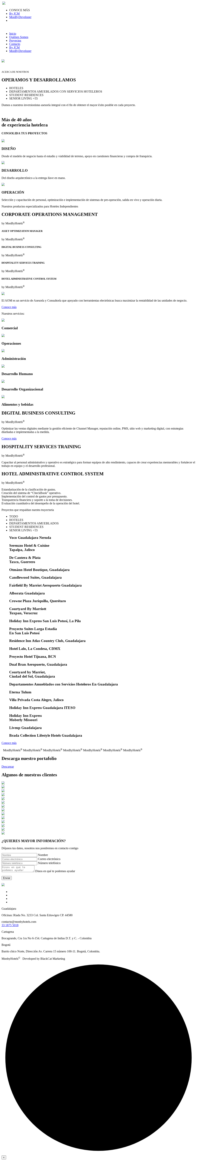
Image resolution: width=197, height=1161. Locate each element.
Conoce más (9, 307)
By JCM (14, 13)
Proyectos (15, 40)
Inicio (12, 33)
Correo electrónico (49, 859)
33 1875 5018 (10, 925)
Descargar (8, 766)
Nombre (43, 855)
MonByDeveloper (20, 17)
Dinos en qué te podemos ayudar (55, 871)
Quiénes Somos (18, 37)
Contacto (14, 44)
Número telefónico (49, 863)
